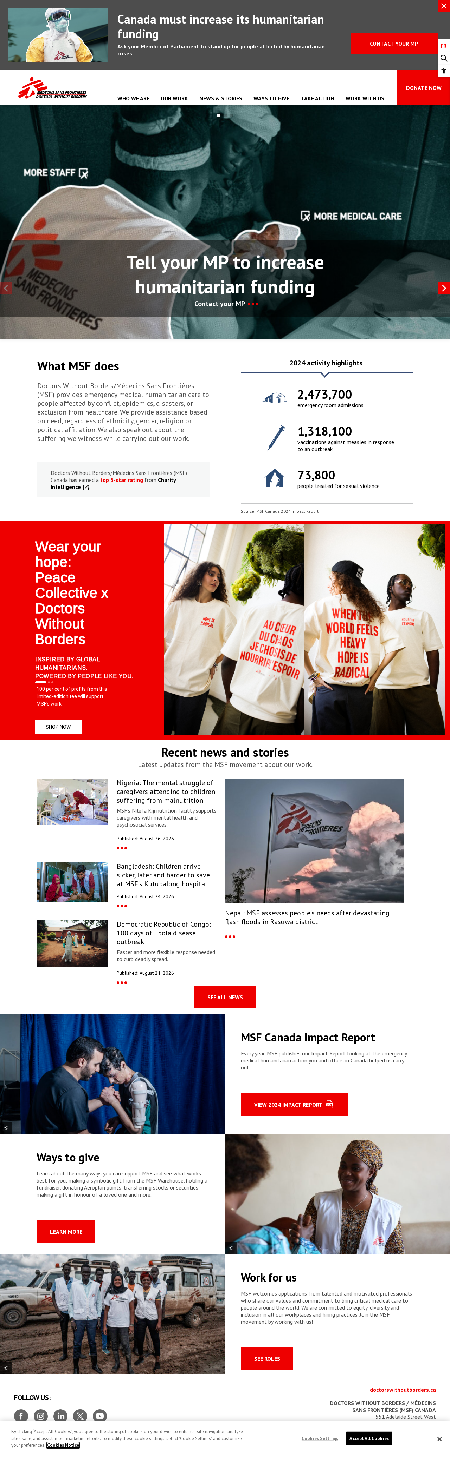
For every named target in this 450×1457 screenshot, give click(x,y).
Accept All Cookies (368, 1439)
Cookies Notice (63, 1445)
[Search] (444, 58)
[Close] (439, 1439)
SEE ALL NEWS (225, 997)
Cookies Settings (320, 1439)
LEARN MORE (66, 1231)
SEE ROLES (267, 1358)
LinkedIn (60, 1413)
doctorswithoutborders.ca (403, 1389)
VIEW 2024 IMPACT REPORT (288, 1104)
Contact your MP (394, 43)
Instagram (41, 1413)
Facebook (21, 1413)
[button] (444, 71)
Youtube (100, 1413)
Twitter (80, 1413)
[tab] (326, 365)
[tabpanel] (327, 438)
